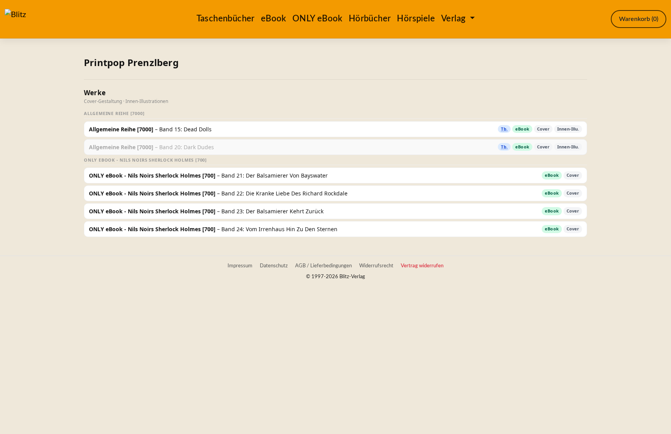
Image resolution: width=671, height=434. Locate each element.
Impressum (240, 265)
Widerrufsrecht (376, 265)
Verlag (454, 18)
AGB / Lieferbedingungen (323, 265)
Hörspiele (416, 18)
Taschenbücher (225, 18)
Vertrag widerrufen (422, 265)
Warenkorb (638, 19)
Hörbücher (370, 18)
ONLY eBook (317, 18)
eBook (273, 18)
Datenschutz (274, 265)
